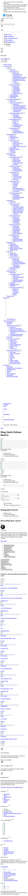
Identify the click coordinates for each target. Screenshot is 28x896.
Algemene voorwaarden (10, 873)
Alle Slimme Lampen (18, 207)
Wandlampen (16, 87)
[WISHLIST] (14, 49)
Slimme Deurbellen (14, 166)
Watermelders (16, 198)
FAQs (2, 566)
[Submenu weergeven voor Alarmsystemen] (19, 181)
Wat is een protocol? (15, 353)
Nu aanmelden (4, 866)
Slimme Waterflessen (18, 280)
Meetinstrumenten (17, 281)
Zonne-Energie (13, 257)
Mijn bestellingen (9, 36)
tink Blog (9, 323)
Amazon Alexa (13, 341)
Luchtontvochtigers (18, 125)
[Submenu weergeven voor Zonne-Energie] (18, 258)
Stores (5, 854)
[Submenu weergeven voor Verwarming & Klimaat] (19, 99)
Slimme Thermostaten (15, 102)
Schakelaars (16, 238)
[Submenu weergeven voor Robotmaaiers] (18, 71)
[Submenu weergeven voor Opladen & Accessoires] (22, 287)
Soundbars (12, 138)
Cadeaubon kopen (8, 840)
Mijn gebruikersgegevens (11, 38)
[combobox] (8, 24)
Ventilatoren (16, 123)
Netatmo (6, 801)
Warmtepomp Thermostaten (20, 108)
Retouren (9, 371)
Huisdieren (12, 285)
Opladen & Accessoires (15, 287)
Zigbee (11, 355)
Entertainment (10, 134)
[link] (5, 409)
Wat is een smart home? (16, 328)
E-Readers (12, 282)
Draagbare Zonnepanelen (19, 263)
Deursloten (15, 175)
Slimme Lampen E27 (18, 208)
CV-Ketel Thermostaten (19, 107)
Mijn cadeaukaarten (10, 42)
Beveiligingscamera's (15, 157)
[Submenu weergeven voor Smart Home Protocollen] (20, 350)
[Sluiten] (5, 61)
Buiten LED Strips (17, 93)
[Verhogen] (18, 495)
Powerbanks (16, 291)
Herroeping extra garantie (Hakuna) (12, 813)
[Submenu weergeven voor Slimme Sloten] (18, 172)
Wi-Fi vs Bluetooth (14, 362)
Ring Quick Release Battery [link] (11, 425)
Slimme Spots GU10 (18, 211)
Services (6, 365)
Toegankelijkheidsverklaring (11, 880)
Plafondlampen (16, 220)
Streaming (12, 150)
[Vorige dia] (2, 459)
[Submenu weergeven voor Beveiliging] (14, 154)
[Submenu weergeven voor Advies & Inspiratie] (14, 321)
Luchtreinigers (16, 126)
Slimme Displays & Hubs (16, 248)
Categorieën (7, 66)
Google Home (13, 348)
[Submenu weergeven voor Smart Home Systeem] (19, 339)
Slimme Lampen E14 (18, 209)
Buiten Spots (16, 92)
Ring (2, 428)
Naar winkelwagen (5, 58)
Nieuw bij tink (10, 296)
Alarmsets (15, 184)
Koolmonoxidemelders (18, 197)
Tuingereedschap (14, 96)
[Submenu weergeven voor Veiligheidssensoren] (21, 193)
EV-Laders (12, 269)
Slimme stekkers (14, 254)
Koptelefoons (13, 147)
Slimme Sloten (13, 172)
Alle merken (7, 794)
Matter (11, 347)
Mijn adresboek (9, 40)
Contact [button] (6, 809)
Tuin (8, 68)
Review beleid (7, 872)
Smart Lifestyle (10, 271)
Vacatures (6, 849)
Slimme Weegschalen (18, 277)
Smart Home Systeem (12, 338)
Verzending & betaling (9, 816)
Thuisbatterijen (16, 266)
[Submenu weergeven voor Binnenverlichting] (20, 216)
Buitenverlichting (14, 84)
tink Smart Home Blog (12, 376)
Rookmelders (16, 196)
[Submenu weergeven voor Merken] (9, 298)
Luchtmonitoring (17, 131)
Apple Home (13, 343)
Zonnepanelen (16, 260)
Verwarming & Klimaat (12, 99)
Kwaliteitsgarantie (11, 373)
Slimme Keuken (14, 249)
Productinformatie (5, 559)
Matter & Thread (14, 360)
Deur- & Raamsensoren (19, 189)
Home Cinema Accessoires (19, 146)
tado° (5, 798)
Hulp (8, 372)
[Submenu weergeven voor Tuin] (10, 68)
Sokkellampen (16, 90)
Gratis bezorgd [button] (4, 491)
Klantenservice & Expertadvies (14, 368)
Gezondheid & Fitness (15, 274)
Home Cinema (13, 140)
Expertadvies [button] (7, 810)
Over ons (6, 847)
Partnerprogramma (8, 853)
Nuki (5, 802)
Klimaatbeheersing (14, 119)
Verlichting (9, 200)
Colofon (6, 877)
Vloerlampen (16, 222)
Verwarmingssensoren (18, 132)
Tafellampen (16, 221)
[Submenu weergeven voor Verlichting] (13, 200)
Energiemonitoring (14, 267)
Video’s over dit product (6, 569)
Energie (9, 251)
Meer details (4, 541)
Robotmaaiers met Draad (19, 80)
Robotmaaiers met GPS (19, 78)
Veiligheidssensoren (15, 193)
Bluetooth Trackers (14, 284)
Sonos (5, 795)
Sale (5, 406)
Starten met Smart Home (13, 325)
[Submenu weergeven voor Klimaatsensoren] (19, 128)
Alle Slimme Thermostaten (19, 105)
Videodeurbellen (17, 169)
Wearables (15, 278)
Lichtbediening (13, 235)
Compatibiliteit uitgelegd (16, 335)
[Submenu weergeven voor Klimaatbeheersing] (20, 119)
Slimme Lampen (14, 204)
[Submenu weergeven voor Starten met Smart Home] (20, 325)
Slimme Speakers (14, 137)
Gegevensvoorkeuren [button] (9, 879)
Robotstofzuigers (14, 245)
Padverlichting (16, 89)
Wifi (11, 359)
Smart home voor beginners (16, 330)
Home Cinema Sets (18, 143)
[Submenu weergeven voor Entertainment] (15, 134)
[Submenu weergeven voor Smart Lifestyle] (15, 271)
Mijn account (8, 34)
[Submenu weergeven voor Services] (9, 365)
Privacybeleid (7, 876)
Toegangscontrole (17, 176)
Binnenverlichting (14, 215)
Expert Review (4, 561)
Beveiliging (10, 153)
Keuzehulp (9, 337)
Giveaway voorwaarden (10, 874)
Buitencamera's (17, 161)
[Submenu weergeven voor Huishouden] (14, 242)
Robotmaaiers (13, 71)
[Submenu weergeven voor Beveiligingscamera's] (21, 157)
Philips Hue (6, 799)
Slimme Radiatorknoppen (16, 113)
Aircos (14, 122)
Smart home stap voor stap (16, 334)
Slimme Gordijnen (14, 247)
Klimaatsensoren (14, 128)
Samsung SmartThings (15, 344)
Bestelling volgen (11, 369)
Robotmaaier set (17, 76)
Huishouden (10, 242)
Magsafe (15, 290)
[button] (14, 35)
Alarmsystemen (14, 181)
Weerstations (13, 97)
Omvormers (16, 265)
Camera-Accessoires (18, 163)
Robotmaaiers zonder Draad (20, 77)
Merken (6, 297)
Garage (15, 81)
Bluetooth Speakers (15, 149)
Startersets (15, 164)
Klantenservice (7, 403)
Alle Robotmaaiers (17, 74)
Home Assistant (14, 346)
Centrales (15, 185)
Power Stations (13, 256)
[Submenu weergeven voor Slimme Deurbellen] (20, 166)
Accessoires (13, 152)
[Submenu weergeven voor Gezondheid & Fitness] (22, 274)
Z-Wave (12, 356)
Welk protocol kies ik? (15, 363)
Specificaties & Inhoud (6, 564)
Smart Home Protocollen (13, 350)
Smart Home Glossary (9, 851)
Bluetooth (12, 357)
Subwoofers (16, 145)
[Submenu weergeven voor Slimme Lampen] (19, 204)
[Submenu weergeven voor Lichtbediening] (18, 235)
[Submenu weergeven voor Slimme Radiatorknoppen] (23, 113)
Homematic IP (7, 796)
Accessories (16, 83)
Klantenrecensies (5, 563)
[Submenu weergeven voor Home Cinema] (18, 140)
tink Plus (6, 405)
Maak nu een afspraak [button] (6, 760)
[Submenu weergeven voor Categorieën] (11, 66)
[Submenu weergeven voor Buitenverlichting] (19, 85)
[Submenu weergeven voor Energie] (12, 251)
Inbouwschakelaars (17, 239)
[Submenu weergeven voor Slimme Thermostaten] (22, 103)
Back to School (7, 64)
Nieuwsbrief (10, 375)
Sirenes (15, 187)
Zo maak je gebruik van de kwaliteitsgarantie (12, 787)
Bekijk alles (13, 69)
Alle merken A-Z (11, 319)
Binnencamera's (17, 160)
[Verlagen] (2, 495)
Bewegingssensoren (18, 188)
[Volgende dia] (2, 471)
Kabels (14, 294)
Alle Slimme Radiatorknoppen (17, 116)
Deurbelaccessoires (17, 170)
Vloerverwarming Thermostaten (17, 110)
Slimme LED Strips (18, 212)
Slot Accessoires (17, 178)
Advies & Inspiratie (8, 320)
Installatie (3, 568)
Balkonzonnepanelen (18, 262)
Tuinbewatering (14, 94)
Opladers (15, 293)
